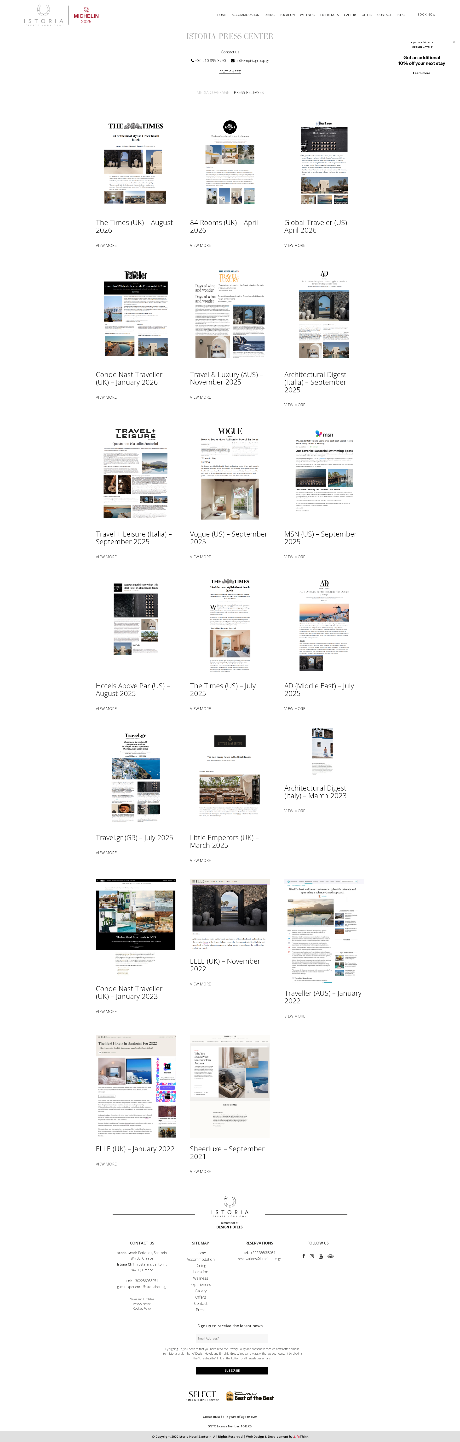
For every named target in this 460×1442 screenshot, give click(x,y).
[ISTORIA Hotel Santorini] (61, 14)
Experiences (200, 1284)
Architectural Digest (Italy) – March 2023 (315, 791)
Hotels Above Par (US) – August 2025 (133, 689)
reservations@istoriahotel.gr (259, 1258)
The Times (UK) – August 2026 (134, 226)
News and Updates (142, 1299)
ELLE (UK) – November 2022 (225, 964)
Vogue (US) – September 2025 (228, 537)
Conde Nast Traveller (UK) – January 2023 (129, 992)
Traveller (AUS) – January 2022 (322, 996)
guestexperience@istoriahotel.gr (142, 1286)
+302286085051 (145, 1280)
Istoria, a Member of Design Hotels (191, 1354)
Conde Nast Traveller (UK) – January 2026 (129, 378)
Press (201, 1309)
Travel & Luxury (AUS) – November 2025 (226, 378)
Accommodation (201, 1259)
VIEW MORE (106, 245)
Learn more (421, 73)
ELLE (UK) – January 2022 (135, 1148)
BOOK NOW (427, 14)
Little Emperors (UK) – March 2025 (224, 841)
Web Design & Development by (277, 1436)
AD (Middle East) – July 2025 (319, 689)
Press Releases (249, 92)
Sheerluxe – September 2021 (227, 1152)
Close (454, 42)
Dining (201, 1265)
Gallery (201, 1291)
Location (200, 1271)
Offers (200, 1297)
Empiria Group (228, 1354)
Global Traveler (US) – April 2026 (318, 226)
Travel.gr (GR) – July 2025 (134, 837)
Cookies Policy (142, 1308)
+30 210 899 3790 (210, 60)
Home (201, 1252)
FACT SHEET (230, 71)
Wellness (200, 1278)
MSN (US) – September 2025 (320, 537)
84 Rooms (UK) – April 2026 (224, 226)
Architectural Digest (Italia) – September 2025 (315, 382)
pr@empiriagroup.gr (252, 60)
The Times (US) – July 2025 (223, 689)
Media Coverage (212, 92)
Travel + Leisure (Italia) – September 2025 (134, 537)
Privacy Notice (142, 1304)
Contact (200, 1303)
